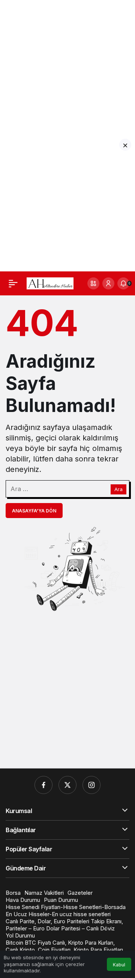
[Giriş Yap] (108, 283)
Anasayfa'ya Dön (34, 511)
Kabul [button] (119, 965)
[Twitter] (67, 785)
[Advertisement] (67, 67)
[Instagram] (91, 785)
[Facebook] (43, 785)
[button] (93, 283)
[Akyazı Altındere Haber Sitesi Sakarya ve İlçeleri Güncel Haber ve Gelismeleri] (50, 282)
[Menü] (13, 283)
